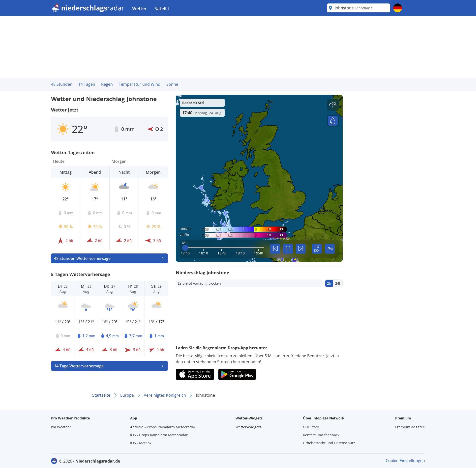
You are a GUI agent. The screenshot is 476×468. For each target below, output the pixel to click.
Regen (107, 84)
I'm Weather (61, 427)
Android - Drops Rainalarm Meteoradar (162, 427)
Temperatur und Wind (139, 84)
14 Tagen (86, 84)
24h (338, 283)
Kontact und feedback (321, 435)
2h (329, 283)
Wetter (139, 8)
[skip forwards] (301, 249)
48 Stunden (61, 84)
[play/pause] (288, 249)
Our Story (311, 427)
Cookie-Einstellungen (405, 460)
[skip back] (275, 249)
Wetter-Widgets (248, 427)
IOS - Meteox (140, 442)
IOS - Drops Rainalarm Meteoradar (159, 435)
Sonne (172, 84)
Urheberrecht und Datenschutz (329, 442)
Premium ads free (410, 427)
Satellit (162, 8)
